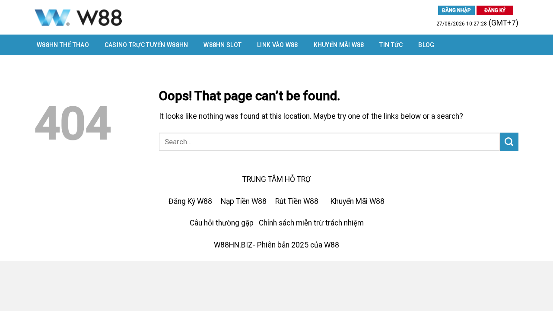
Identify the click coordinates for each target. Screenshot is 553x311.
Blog (426, 44)
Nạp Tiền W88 (244, 201)
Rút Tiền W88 (296, 201)
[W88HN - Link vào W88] (125, 17)
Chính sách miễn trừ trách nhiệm (311, 223)
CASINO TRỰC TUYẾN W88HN (146, 44)
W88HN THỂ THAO (63, 44)
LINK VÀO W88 (277, 44)
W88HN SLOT (222, 44)
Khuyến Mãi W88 (339, 44)
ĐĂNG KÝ (494, 10)
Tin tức (391, 44)
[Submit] (509, 142)
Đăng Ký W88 (190, 201)
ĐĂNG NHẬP (456, 10)
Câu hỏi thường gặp (222, 223)
